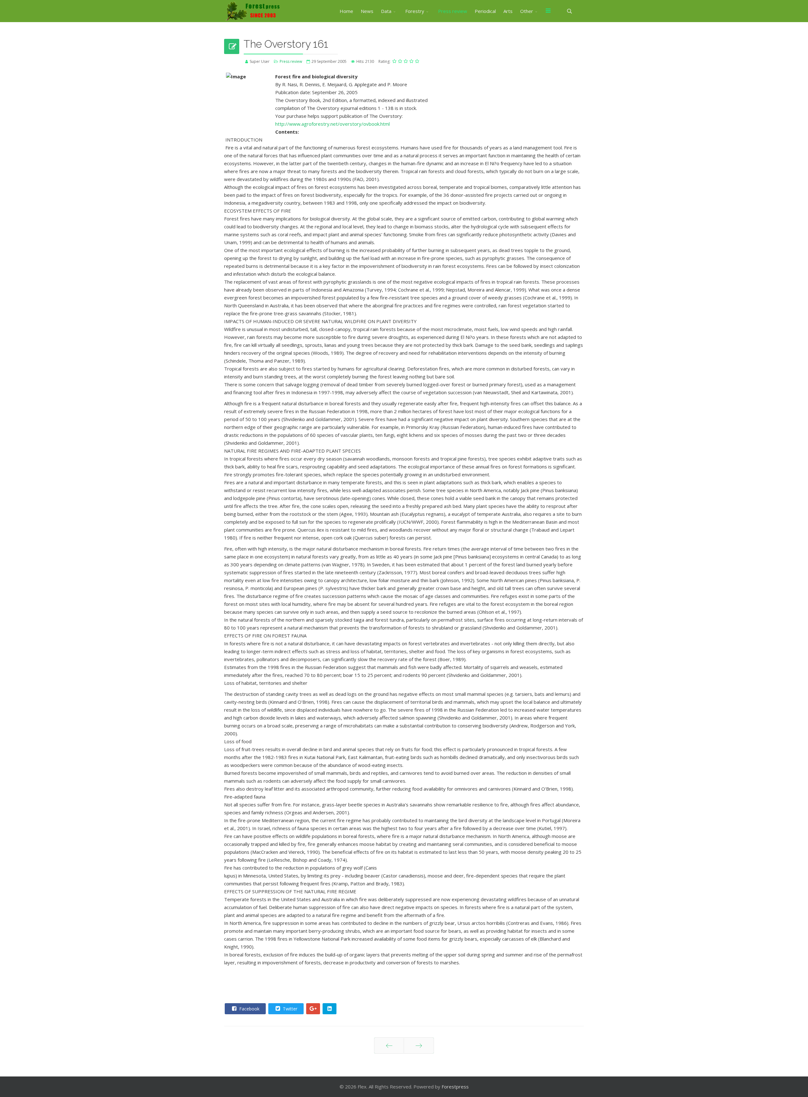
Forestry (414, 11)
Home (346, 11)
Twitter (289, 1009)
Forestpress (455, 1086)
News (367, 11)
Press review (452, 11)
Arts (508, 11)
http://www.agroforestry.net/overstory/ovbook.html (332, 124)
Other (526, 11)
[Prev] (389, 1045)
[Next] (419, 1045)
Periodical (485, 11)
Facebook (248, 1009)
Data (386, 11)
